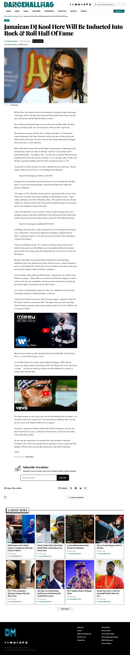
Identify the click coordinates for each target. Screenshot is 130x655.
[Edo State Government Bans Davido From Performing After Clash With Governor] (50, 574)
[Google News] (78, 4)
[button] (119, 11)
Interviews (11, 541)
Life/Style (100, 586)
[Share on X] (71, 488)
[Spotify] (90, 4)
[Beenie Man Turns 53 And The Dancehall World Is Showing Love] (109, 574)
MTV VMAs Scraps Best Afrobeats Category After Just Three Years (19, 593)
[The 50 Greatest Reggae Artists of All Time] (109, 529)
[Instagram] (81, 4)
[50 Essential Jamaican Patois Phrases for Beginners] (80, 529)
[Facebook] (70, 4)
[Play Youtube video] (45, 330)
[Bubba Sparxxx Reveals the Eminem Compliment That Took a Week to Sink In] (20, 529)
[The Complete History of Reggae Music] (80, 574)
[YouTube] (75, 4)
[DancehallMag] (34, 5)
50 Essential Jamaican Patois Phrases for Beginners (78, 546)
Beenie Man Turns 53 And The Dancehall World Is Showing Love (108, 593)
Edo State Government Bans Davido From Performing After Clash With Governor (49, 593)
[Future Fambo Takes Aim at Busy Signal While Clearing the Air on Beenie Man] (50, 529)
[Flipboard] (87, 4)
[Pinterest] (84, 4)
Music (68, 541)
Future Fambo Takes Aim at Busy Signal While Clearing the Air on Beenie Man (50, 548)
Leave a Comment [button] (77, 497)
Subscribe (62, 478)
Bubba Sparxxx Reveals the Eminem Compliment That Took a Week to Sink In (20, 548)
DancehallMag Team (16, 556)
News (6, 20)
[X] (73, 4)
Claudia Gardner (12, 41)
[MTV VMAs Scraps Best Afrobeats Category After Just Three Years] (20, 574)
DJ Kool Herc (29, 457)
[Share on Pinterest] (76, 488)
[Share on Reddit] (80, 488)
